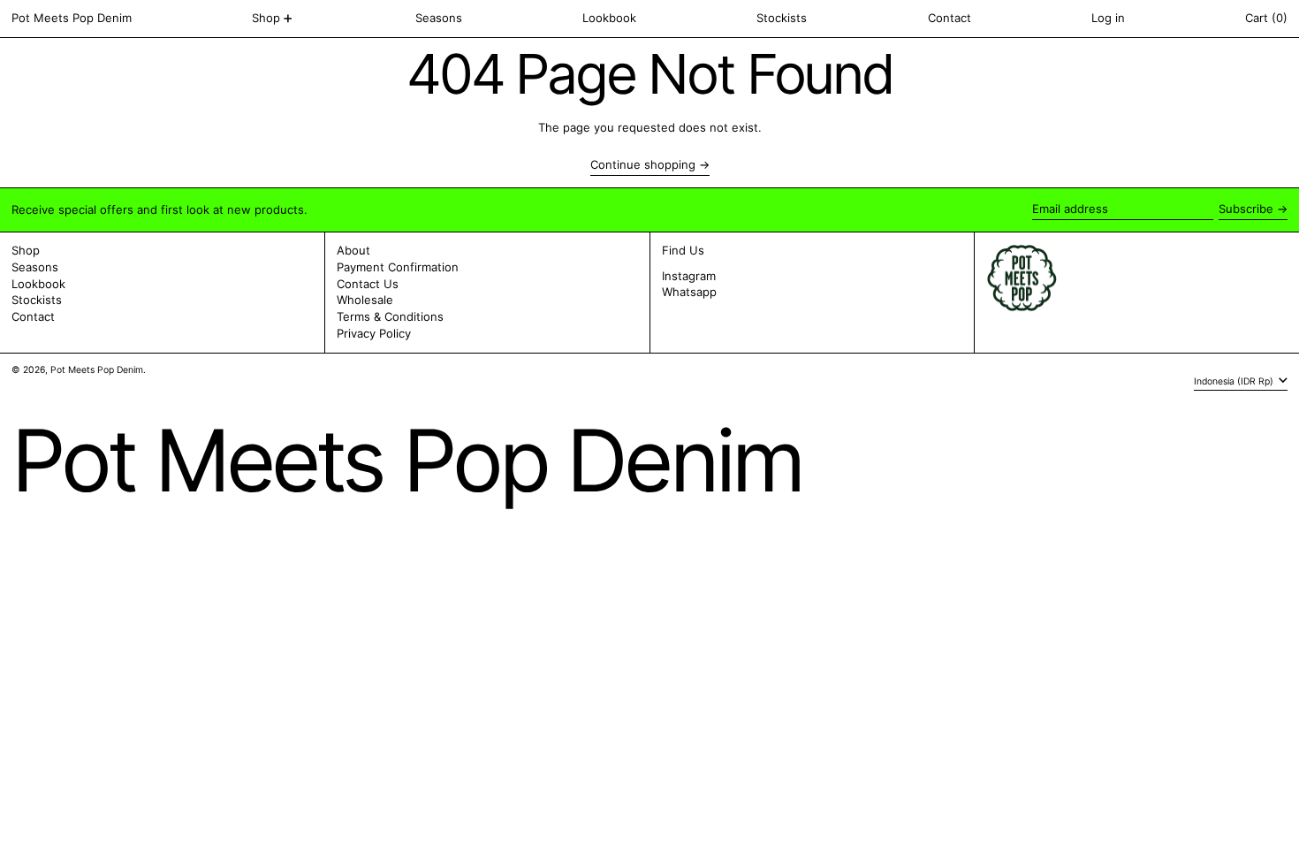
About (353, 250)
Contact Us (368, 284)
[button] (1266, 18)
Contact (33, 316)
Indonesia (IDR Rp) (1235, 380)
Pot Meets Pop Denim (71, 18)
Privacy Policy (374, 333)
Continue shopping (642, 164)
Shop (25, 250)
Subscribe (1246, 209)
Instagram (689, 276)
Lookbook (38, 284)
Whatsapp (689, 292)
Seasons (34, 267)
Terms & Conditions (390, 316)
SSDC (64, 386)
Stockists (36, 300)
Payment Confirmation (398, 267)
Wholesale (365, 300)
